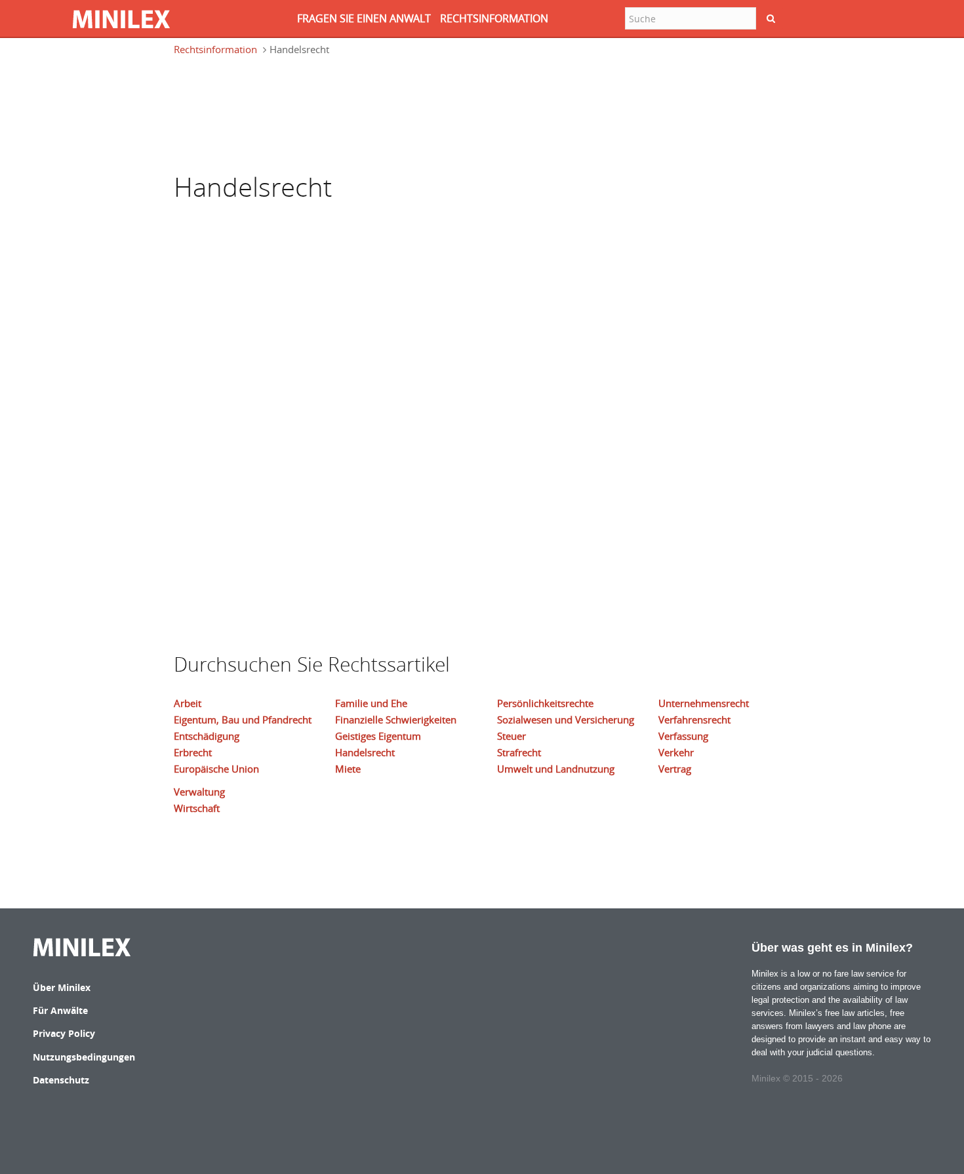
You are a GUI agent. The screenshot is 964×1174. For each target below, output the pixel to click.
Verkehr (676, 752)
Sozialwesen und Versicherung (565, 719)
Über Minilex (61, 987)
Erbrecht (193, 752)
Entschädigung (206, 735)
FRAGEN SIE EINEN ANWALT (364, 18)
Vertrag (674, 768)
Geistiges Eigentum (378, 735)
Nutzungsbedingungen (84, 1057)
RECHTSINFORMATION (494, 18)
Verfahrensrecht (694, 719)
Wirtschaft (197, 808)
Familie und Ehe (371, 703)
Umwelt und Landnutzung (555, 768)
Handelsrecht (365, 752)
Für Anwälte (60, 1010)
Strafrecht (519, 752)
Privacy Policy (64, 1033)
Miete (348, 768)
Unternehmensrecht (703, 703)
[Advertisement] (239, 112)
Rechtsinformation (215, 49)
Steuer (511, 735)
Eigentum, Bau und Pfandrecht (242, 719)
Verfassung (683, 735)
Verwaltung (199, 791)
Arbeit (187, 703)
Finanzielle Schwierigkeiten (395, 719)
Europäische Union (216, 768)
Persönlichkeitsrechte (545, 703)
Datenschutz (61, 1080)
